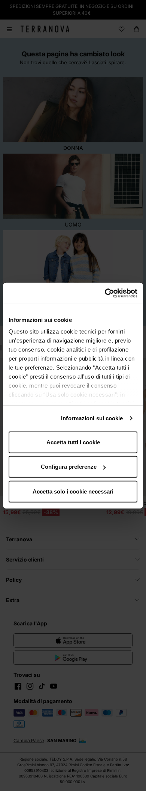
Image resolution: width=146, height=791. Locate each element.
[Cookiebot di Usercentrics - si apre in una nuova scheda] (105, 293)
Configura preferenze (69, 466)
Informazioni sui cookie (92, 418)
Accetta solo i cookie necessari (73, 491)
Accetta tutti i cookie (73, 442)
